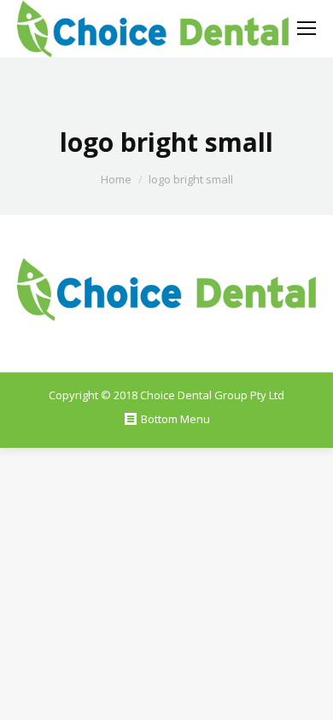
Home (116, 179)
